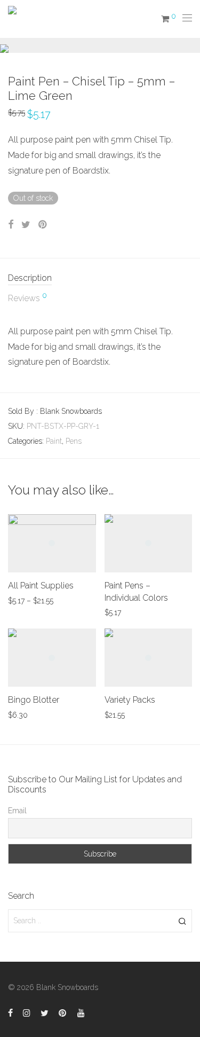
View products (26, 600)
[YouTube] (81, 1012)
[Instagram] (26, 1012)
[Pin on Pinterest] (43, 224)
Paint (54, 441)
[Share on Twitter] (25, 224)
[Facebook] (10, 1012)
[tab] (100, 278)
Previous (10, 45)
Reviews (27, 297)
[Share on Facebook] (10, 224)
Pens (74, 441)
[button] (182, 920)
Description (30, 278)
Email (17, 810)
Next (189, 45)
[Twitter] (45, 1012)
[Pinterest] (63, 1012)
